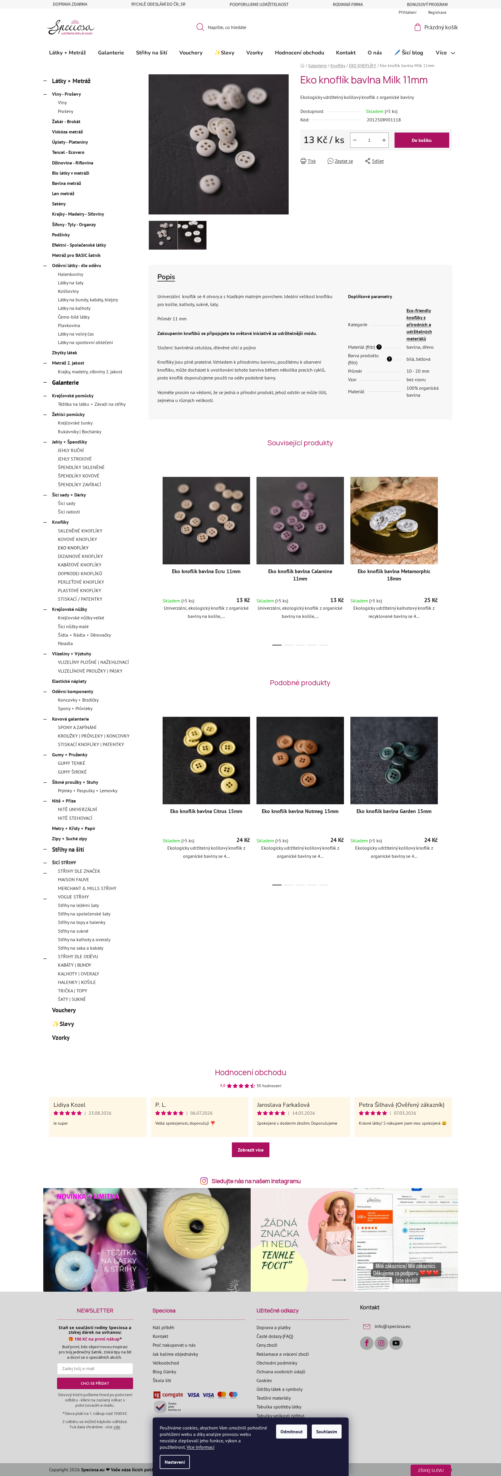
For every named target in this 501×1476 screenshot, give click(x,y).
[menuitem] (67, 53)
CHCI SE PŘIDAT (95, 1383)
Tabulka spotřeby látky (278, 1407)
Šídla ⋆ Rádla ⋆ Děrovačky (84, 635)
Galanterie (65, 382)
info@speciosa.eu (393, 1326)
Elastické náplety (69, 681)
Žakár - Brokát (66, 121)
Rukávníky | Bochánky (79, 431)
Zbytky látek (64, 352)
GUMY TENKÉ (71, 763)
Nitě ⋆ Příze (64, 801)
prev (153, 559)
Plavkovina (69, 325)
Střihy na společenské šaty (84, 914)
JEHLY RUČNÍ (71, 450)
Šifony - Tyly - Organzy (74, 224)
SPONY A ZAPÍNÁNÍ (77, 727)
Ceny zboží (266, 1345)
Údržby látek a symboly (279, 1389)
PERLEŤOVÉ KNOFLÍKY (81, 582)
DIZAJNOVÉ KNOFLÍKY (80, 556)
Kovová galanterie (70, 719)
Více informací (200, 1447)
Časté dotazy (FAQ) (274, 1336)
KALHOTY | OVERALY (78, 974)
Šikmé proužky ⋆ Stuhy (75, 782)
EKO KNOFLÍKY (73, 548)
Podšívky (61, 235)
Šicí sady (66, 503)
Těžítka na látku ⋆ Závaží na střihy (91, 404)
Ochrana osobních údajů (280, 1371)
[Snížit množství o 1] (354, 140)
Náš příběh (163, 1327)
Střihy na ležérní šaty (78, 905)
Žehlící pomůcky (68, 414)
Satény (59, 204)
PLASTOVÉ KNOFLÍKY (79, 590)
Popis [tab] (166, 276)
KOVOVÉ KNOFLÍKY (77, 539)
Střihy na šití (68, 849)
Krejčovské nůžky (69, 609)
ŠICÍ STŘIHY (64, 862)
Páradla (65, 643)
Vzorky (60, 1038)
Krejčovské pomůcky (73, 395)
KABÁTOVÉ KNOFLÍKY (79, 565)
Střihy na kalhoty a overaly (84, 939)
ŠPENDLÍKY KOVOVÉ (78, 476)
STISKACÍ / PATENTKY (80, 599)
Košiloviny (68, 291)
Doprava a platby (273, 1327)
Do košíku (422, 140)
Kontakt (160, 1336)
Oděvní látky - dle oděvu (76, 265)
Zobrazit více (251, 1150)
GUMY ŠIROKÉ (72, 772)
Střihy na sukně (73, 931)
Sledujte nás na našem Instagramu (256, 1181)
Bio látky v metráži (70, 173)
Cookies (264, 1380)
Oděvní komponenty (72, 691)
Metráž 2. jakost (68, 363)
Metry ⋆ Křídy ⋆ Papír (73, 828)
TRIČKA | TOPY (72, 991)
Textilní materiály (273, 1398)
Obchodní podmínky (276, 1363)
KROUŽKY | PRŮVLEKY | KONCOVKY (94, 736)
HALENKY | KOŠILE (77, 982)
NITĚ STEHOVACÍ (75, 818)
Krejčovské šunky (75, 423)
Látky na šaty (70, 283)
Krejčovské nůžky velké (81, 618)
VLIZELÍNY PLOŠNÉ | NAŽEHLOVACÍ (93, 662)
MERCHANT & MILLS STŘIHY (87, 888)
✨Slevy (63, 1024)
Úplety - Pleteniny (70, 142)
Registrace (437, 12)
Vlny (62, 102)
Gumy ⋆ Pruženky (69, 754)
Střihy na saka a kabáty (80, 948)
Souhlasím (326, 1431)
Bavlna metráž (66, 183)
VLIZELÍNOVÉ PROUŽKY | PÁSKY (90, 671)
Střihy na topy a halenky (81, 922)
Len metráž (63, 193)
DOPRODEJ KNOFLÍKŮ (80, 573)
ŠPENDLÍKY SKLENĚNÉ (81, 467)
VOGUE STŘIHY (73, 897)
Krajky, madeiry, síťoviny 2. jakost (90, 371)
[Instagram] (381, 1343)
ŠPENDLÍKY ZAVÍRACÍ (79, 484)
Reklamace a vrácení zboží (282, 1354)
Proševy (65, 111)
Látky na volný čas (76, 334)
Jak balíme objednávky (175, 1354)
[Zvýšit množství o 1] (384, 140)
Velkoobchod (166, 1363)
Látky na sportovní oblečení (85, 342)
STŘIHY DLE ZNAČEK (79, 871)
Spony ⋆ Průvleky (75, 708)
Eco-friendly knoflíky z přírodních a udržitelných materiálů (419, 324)
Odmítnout (291, 1431)
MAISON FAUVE (73, 879)
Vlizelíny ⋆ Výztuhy (71, 654)
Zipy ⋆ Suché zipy (69, 838)
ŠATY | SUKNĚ (72, 999)
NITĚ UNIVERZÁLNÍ (77, 809)
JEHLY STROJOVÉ (75, 459)
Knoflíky (60, 522)
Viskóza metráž (67, 132)
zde (116, 1426)
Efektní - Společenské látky (79, 245)
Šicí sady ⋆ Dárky (69, 495)
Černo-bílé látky (73, 317)
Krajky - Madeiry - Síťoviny (78, 214)
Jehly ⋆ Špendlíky (69, 442)
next (447, 559)
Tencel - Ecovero (68, 152)
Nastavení (175, 1462)
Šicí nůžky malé (73, 626)
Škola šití (162, 1380)
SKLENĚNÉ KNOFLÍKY (80, 531)
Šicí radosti (69, 512)
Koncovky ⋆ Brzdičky (78, 700)
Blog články (164, 1371)
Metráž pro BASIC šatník (76, 255)
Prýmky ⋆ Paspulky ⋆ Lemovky (87, 790)
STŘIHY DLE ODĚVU (78, 956)
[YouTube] (396, 1343)
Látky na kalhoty (74, 308)
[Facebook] (366, 1343)
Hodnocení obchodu (250, 1072)
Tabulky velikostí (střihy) (280, 1416)
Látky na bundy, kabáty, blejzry (88, 300)
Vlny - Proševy (66, 94)
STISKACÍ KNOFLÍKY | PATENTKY (91, 744)
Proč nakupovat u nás (174, 1345)
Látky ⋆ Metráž (71, 81)
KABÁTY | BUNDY (74, 965)
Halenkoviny (70, 274)
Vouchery (63, 1010)
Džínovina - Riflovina (72, 163)
